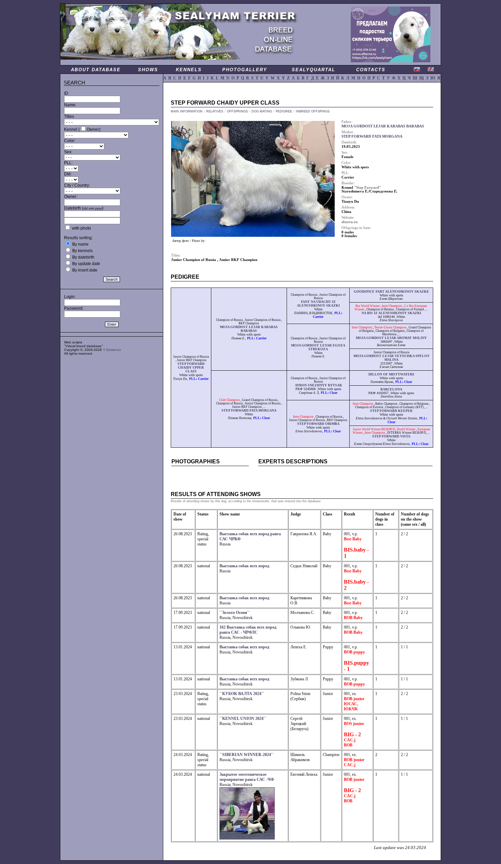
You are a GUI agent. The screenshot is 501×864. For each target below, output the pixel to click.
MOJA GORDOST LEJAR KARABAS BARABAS (382, 126)
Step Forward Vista (391, 436)
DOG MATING (262, 111)
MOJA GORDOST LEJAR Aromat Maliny (391, 338)
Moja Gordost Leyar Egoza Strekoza (318, 347)
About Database (96, 69)
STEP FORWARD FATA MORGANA (372, 136)
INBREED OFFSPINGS (313, 111)
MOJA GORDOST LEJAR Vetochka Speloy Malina (391, 357)
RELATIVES (214, 111)
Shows (148, 69)
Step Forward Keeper (391, 411)
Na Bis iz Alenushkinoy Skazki (391, 313)
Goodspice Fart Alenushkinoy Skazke (391, 291)
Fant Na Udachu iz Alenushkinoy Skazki (318, 303)
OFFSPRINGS (237, 111)
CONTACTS (370, 69)
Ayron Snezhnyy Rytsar (318, 385)
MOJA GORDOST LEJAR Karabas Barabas (249, 329)
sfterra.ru (349, 222)
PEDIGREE (284, 111)
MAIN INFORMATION (186, 111)
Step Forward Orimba (318, 424)
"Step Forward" (367, 187)
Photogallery (244, 69)
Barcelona (391, 389)
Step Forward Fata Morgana (249, 410)
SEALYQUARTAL (313, 69)
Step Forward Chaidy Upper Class (191, 367)
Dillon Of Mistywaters (391, 374)
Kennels (189, 69)
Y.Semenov (112, 350)
